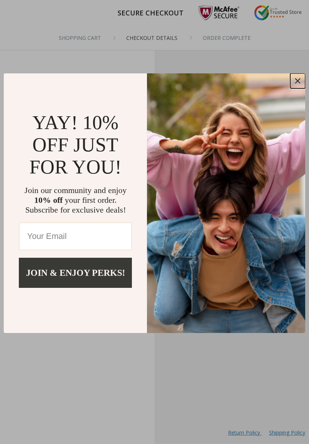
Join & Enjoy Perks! (75, 273)
